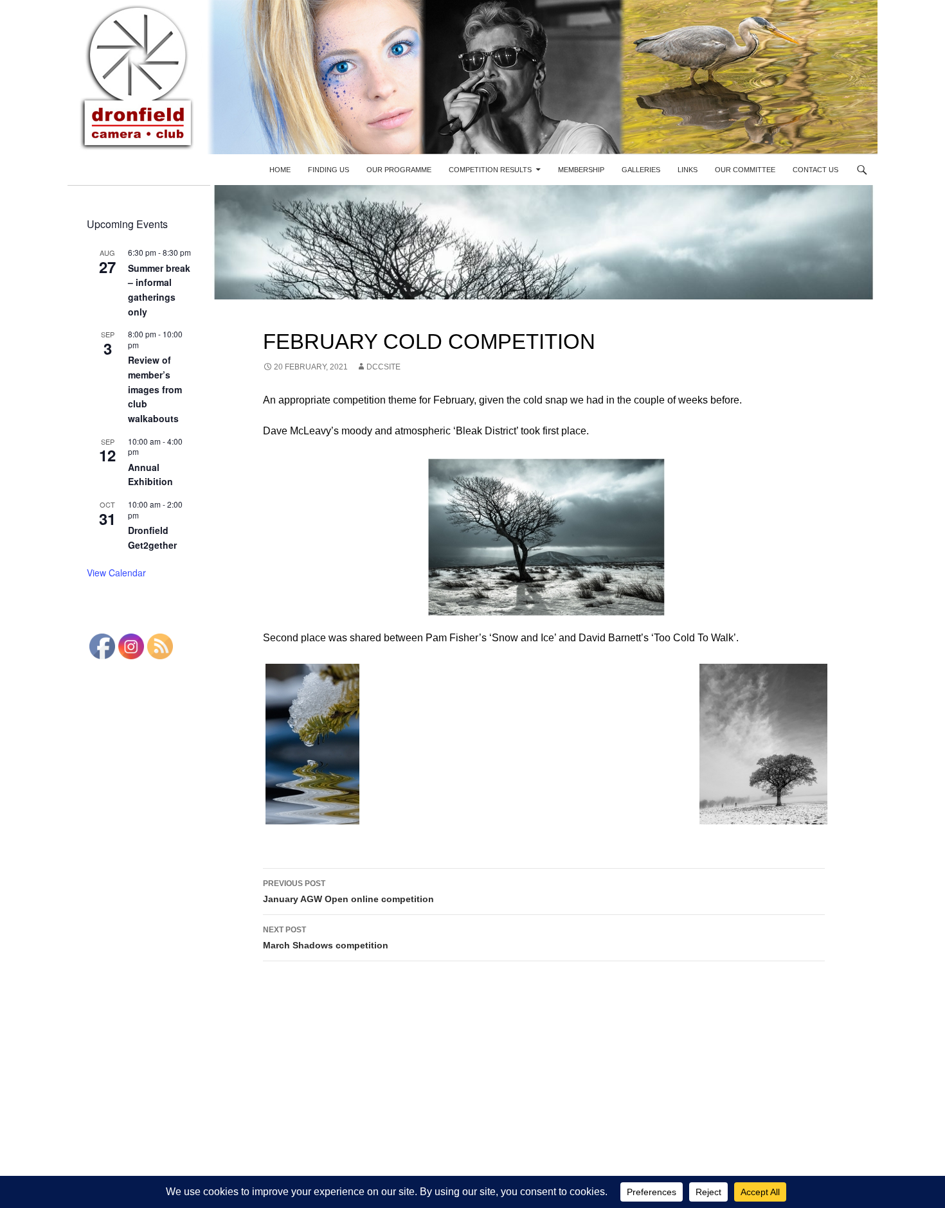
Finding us (328, 169)
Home (280, 169)
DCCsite (383, 366)
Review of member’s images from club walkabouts (155, 389)
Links (688, 169)
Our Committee (745, 169)
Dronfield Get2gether (152, 537)
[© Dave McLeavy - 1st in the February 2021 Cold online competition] (543, 537)
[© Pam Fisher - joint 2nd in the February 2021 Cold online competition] (310, 744)
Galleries (641, 169)
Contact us (815, 169)
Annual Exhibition (150, 474)
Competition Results (490, 169)
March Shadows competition (325, 937)
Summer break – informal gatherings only (159, 290)
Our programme (398, 169)
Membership (581, 169)
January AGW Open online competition (348, 891)
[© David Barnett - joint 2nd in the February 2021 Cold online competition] (761, 744)
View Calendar (116, 572)
